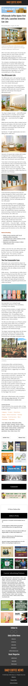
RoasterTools (5, 589)
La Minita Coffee (11, 585)
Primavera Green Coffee (17, 588)
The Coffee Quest (6, 594)
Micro (19, 417)
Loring (23, 585)
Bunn (22, 577)
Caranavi (13, 424)
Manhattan (12, 429)
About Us (14, 639)
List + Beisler (19, 585)
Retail (3, 414)
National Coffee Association (16, 586)
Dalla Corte (19, 580)
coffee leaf (9, 426)
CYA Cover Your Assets (11, 580)
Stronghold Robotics (20, 591)
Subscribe (13, 644)
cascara (18, 424)
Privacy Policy (14, 680)
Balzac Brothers (16, 577)
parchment (4, 431)
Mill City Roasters (6, 586)
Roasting (4, 417)
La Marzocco (20, 203)
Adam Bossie (8, 422)
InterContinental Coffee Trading (14, 583)
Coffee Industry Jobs (13, 650)
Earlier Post (6, 437)
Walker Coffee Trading (18, 595)
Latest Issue (14, 658)
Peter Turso (14, 431)
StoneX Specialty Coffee (9, 591)
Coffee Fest (14, 579)
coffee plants (16, 426)
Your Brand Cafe (5, 596)
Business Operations (11, 414)
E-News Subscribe (14, 509)
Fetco (10, 208)
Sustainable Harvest (11, 592)
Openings (20, 414)
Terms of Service (13, 683)
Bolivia (8, 424)
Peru (9, 431)
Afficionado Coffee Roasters (8, 57)
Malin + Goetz (5, 429)
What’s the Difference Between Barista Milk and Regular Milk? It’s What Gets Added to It (14, 531)
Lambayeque (20, 427)
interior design (13, 427)
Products (10, 412)
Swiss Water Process (21, 592)
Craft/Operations (12, 417)
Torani (16, 594)
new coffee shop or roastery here (12, 399)
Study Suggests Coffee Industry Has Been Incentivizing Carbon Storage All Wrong (12, 526)
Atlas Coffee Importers (7, 577)
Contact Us (13, 641)
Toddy (12, 594)
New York (17, 429)
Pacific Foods (8, 588)
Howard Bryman (5, 25)
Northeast (5, 419)
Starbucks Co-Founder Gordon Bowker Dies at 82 (13, 521)
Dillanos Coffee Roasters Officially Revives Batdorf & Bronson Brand (12, 536)
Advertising (13, 647)
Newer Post (22, 437)
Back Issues (14, 664)
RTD (19, 431)
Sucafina (4, 592)
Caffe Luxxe (8, 579)
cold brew (22, 426)
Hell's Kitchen (4, 427)
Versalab (20, 594)
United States (17, 412)
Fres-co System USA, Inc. (12, 582)
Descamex (4, 582)
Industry (4, 412)
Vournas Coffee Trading (7, 595)
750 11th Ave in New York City (9, 398)
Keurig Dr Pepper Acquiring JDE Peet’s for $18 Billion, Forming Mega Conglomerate (13, 542)
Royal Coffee (11, 589)
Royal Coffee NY (18, 589)
